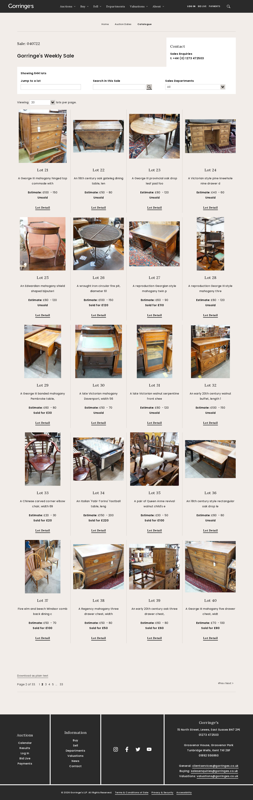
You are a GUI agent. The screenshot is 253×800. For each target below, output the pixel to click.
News (75, 761)
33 (61, 684)
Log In (191, 6)
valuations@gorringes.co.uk (217, 776)
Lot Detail (42, 207)
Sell (95, 6)
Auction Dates (123, 24)
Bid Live (202, 6)
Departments (115, 6)
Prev (222, 683)
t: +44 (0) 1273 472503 (187, 58)
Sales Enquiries (181, 54)
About (157, 6)
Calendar (25, 743)
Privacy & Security (162, 792)
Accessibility (184, 792)
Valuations (137, 6)
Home (105, 24)
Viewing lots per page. (47, 102)
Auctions (66, 6)
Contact (75, 766)
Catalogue (145, 24)
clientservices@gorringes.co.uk (215, 766)
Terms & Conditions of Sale (131, 792)
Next (228, 683)
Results (24, 748)
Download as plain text (32, 675)
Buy (82, 6)
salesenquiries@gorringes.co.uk (214, 771)
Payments (214, 6)
